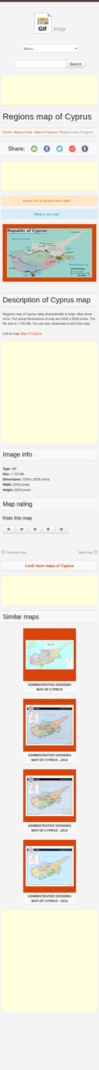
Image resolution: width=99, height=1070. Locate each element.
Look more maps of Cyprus (49, 565)
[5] (61, 530)
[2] (22, 530)
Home (7, 132)
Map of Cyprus (31, 333)
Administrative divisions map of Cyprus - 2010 (49, 757)
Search (76, 64)
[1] (9, 530)
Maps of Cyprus (46, 132)
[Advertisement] (49, 90)
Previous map (16, 552)
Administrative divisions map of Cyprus (49, 687)
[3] (35, 530)
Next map (85, 552)
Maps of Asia (23, 132)
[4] (48, 530)
